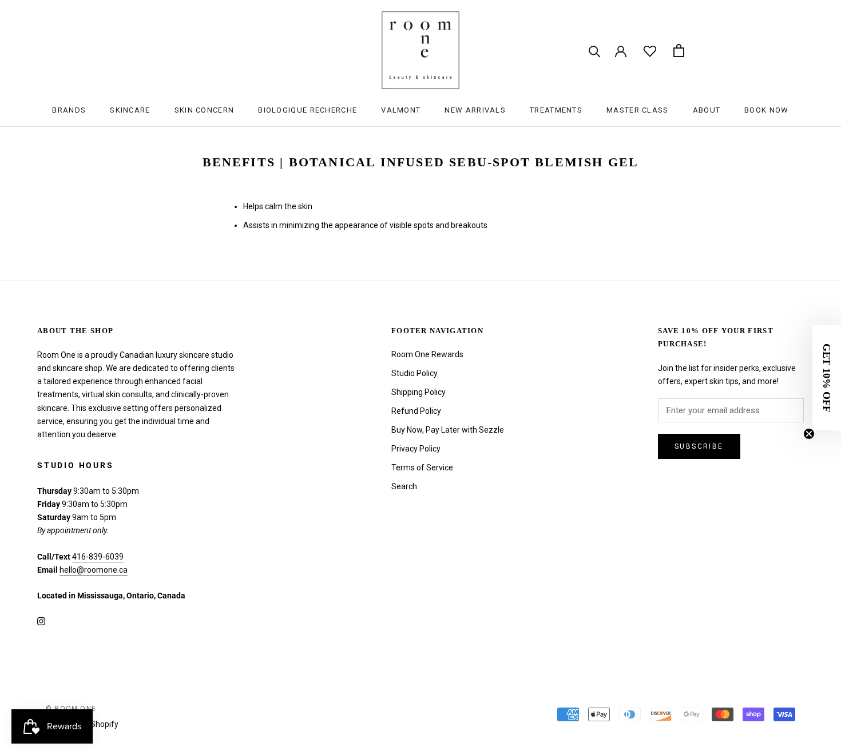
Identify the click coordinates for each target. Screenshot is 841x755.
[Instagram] (41, 621)
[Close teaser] (809, 434)
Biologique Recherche (307, 110)
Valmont (400, 110)
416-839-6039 (98, 556)
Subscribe (699, 446)
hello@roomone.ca (93, 569)
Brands (69, 110)
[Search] (595, 51)
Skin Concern (204, 110)
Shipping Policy (418, 392)
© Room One (71, 709)
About (707, 110)
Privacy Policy (416, 448)
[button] (826, 377)
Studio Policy (414, 373)
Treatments (556, 110)
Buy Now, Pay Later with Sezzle (447, 429)
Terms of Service (422, 467)
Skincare (130, 110)
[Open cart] (678, 50)
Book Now (766, 110)
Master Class (637, 110)
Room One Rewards (427, 354)
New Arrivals (475, 110)
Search (404, 486)
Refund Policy (416, 411)
